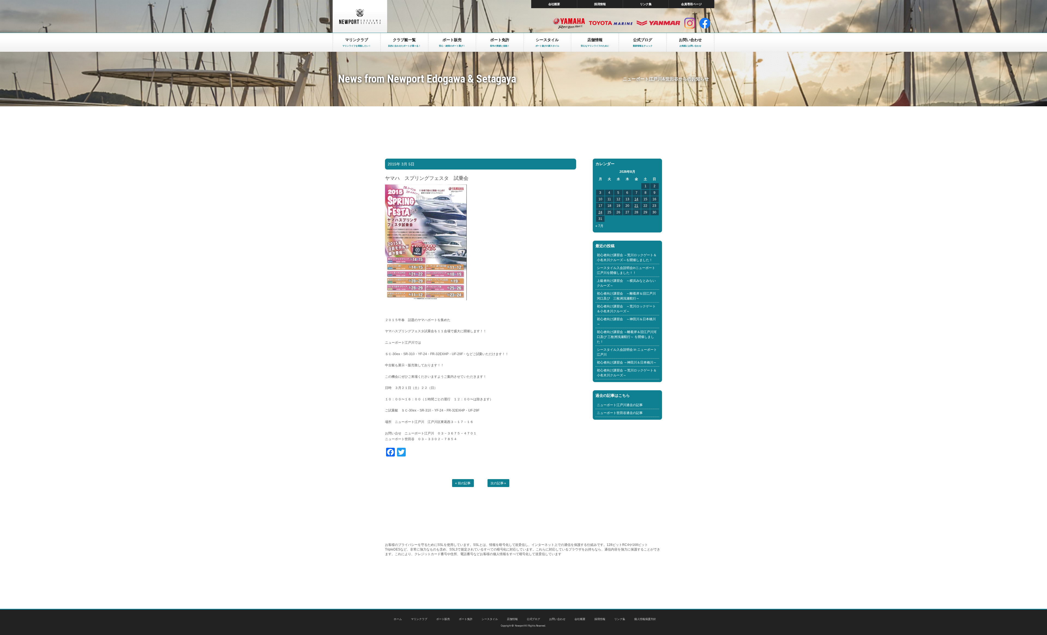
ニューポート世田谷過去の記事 (620, 413)
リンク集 (646, 4)
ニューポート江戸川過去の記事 (620, 405)
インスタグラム (689, 23)
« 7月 (599, 226)
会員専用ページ (691, 4)
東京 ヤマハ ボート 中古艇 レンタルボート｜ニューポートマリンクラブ (360, 16)
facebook (704, 23)
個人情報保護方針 (645, 619)
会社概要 (554, 4)
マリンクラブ (419, 619)
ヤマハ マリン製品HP (569, 23)
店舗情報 (512, 619)
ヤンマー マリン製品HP (658, 23)
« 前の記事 (463, 483)
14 (636, 199)
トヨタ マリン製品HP (611, 23)
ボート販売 (443, 619)
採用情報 (600, 4)
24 (600, 212)
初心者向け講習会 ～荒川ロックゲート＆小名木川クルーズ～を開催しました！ (627, 257)
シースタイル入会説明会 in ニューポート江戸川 (627, 352)
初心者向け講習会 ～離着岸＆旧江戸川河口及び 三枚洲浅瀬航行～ (626, 296)
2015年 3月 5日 (401, 164)
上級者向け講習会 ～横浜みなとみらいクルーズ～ (626, 283)
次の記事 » (498, 483)
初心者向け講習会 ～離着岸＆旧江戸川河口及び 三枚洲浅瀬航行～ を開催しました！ (627, 337)
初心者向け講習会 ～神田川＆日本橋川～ (626, 321)
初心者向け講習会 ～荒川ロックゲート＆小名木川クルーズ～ (626, 308)
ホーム (398, 619)
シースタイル (490, 619)
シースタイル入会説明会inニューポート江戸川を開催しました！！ (626, 270)
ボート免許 (466, 619)
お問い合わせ (557, 619)
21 (636, 206)
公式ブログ (533, 619)
